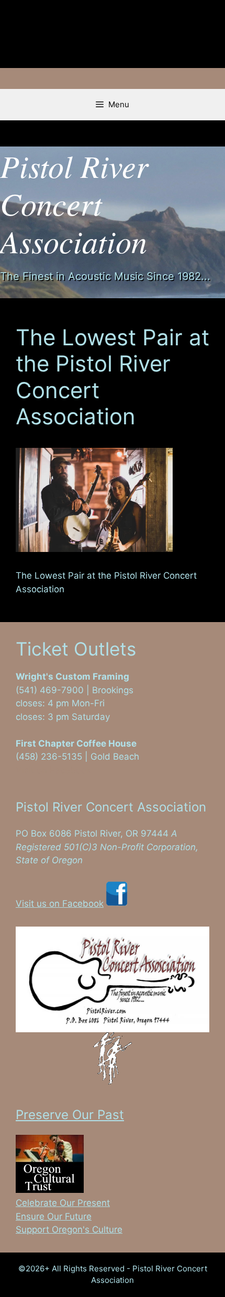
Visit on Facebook (53, 770)
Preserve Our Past (70, 1114)
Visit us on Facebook (60, 903)
